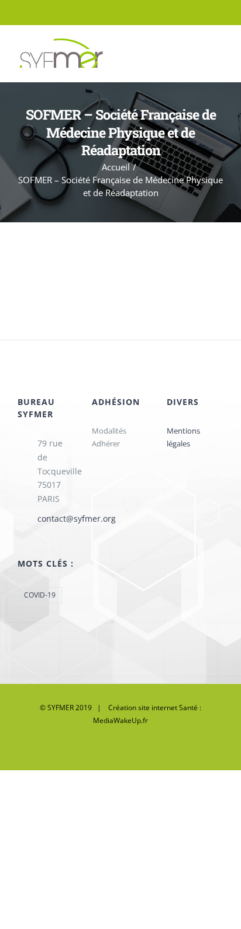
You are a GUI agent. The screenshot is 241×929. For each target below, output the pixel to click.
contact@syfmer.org (56, 518)
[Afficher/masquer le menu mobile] (218, 53)
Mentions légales (183, 437)
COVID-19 (40, 594)
